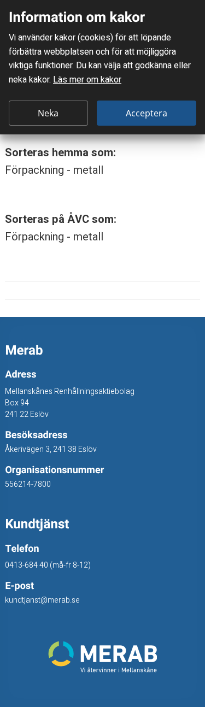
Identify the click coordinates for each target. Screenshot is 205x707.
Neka (48, 113)
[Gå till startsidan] (102, 657)
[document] (102, 67)
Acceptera (146, 113)
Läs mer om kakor (87, 79)
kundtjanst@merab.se (42, 600)
